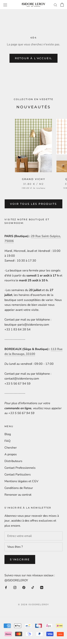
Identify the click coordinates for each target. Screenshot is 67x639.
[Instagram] (14, 587)
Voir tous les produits (33, 204)
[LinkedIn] (41, 587)
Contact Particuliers (17, 474)
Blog (7, 434)
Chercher (10, 448)
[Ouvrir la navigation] (5, 4)
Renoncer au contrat (17, 495)
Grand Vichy (33, 179)
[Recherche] (55, 5)
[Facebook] (5, 587)
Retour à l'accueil (33, 58)
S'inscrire (20, 559)
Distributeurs (13, 461)
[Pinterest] (23, 587)
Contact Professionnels (20, 468)
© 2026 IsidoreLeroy (33, 604)
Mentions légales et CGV (21, 481)
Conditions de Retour (18, 488)
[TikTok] (32, 587)
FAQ (7, 441)
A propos (10, 454)
